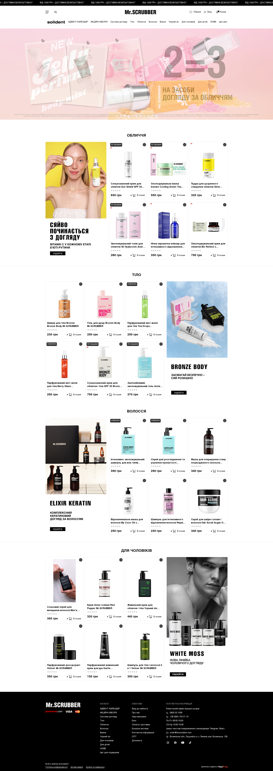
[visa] (68, 712)
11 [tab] (156, 116)
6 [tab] (136, 116)
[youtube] (182, 742)
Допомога (137, 741)
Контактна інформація (143, 733)
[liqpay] (54, 712)
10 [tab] (152, 116)
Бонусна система (140, 729)
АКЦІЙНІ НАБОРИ (99, 22)
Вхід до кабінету (140, 709)
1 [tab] (116, 116)
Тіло (132, 22)
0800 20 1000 (176, 713)
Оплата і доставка (141, 725)
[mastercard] (77, 711)
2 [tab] (120, 116)
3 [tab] (124, 116)
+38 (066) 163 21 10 (179, 717)
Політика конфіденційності (57, 767)
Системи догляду (118, 22)
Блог (134, 721)
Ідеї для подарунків (109, 753)
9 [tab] (148, 116)
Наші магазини (139, 717)
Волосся (153, 22)
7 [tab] (140, 116)
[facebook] (175, 742)
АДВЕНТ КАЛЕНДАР (78, 22)
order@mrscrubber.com (180, 733)
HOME (213, 22)
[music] (190, 742)
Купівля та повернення (95, 767)
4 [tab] (128, 116)
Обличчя (141, 22)
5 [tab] (132, 116)
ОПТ (134, 737)
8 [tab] (144, 116)
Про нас (136, 713)
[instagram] (168, 742)
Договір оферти (77, 767)
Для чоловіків (188, 22)
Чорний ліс (174, 22)
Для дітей (202, 22)
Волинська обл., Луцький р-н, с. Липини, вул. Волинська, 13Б (199, 737)
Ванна (163, 22)
